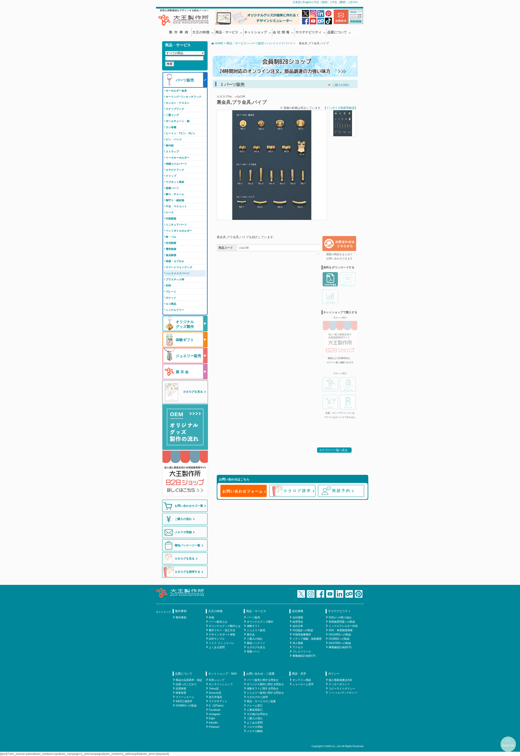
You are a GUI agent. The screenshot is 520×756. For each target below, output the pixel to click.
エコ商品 (171, 303)
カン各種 (171, 127)
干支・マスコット (176, 206)
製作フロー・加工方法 (222, 630)
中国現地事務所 (301, 634)
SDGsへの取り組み (340, 617)
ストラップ (172, 151)
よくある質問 (217, 647)
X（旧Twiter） (217, 705)
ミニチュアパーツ (176, 224)
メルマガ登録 (255, 726)
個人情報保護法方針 (340, 679)
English (307, 2)
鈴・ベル (171, 236)
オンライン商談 (301, 679)
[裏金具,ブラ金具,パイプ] (272, 217)
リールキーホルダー (178, 157)
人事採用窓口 (255, 709)
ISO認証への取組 (302, 630)
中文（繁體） (340, 2)
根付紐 (170, 145)
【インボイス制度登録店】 (340, 107)
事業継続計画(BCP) (303, 655)
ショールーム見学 (303, 684)
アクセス (297, 647)
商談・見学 (299, 673)
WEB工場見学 (184, 701)
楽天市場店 (215, 697)
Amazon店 (215, 692)
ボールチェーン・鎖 (178, 121)
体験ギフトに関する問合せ (262, 688)
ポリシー (333, 673)
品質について (337, 32)
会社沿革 (297, 625)
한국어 (354, 2)
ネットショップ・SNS (222, 673)
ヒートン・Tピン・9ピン (180, 133)
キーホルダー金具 (176, 90)
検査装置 (181, 692)
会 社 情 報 (281, 32)
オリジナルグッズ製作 (260, 621)
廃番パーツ (253, 651)
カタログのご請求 (257, 697)
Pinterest (214, 726)
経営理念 (297, 621)
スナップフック (175, 108)
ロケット (171, 297)
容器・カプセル (175, 261)
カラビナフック (175, 169)
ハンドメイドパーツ (178, 273)
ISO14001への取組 (340, 634)
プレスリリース (301, 651)
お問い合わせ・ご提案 (260, 673)
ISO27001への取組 (340, 643)
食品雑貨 (171, 255)
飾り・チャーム (175, 194)
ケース (170, 212)
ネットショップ (255, 32)
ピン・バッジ (174, 139)
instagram (214, 714)
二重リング (172, 115)
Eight (212, 718)
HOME (219, 43)
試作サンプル (217, 638)
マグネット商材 (175, 182)
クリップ (171, 175)
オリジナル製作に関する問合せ (265, 684)
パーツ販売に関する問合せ (262, 679)
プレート (171, 291)
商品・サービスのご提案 (261, 701)
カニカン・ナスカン (178, 102)
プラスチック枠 (175, 279)
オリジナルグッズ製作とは (224, 625)
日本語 (297, 2)
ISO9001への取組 (339, 638)
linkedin (213, 722)
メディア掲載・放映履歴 (307, 638)
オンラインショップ (221, 684)
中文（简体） (322, 2)
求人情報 (297, 643)
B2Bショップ (216, 679)
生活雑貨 (171, 242)
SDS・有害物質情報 (341, 630)
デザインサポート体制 (222, 634)
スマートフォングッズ (179, 267)
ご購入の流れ (340, 84)
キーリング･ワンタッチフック (184, 96)
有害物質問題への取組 (342, 621)
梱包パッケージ (256, 643)
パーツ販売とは (218, 621)
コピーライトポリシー (342, 688)
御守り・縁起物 (175, 200)
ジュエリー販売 (256, 630)
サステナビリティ (309, 32)
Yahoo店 (214, 688)
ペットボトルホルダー (179, 230)
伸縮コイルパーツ (176, 163)
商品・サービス (227, 32)
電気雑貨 (171, 249)
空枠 (168, 285)
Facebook (214, 709)
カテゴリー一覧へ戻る (333, 450)
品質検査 (181, 688)
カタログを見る (256, 647)
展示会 (251, 634)
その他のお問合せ (257, 714)
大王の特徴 (201, 32)
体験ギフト (253, 625)
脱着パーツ (172, 188)
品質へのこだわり (186, 684)
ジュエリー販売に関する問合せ (265, 692)
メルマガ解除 (255, 731)
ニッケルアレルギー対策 (343, 625)
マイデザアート (218, 701)
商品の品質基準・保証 (189, 679)
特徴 (211, 617)
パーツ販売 (257, 43)
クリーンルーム (185, 697)
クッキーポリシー (339, 684)
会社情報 (297, 611)
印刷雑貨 (171, 218)
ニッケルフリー (175, 309)
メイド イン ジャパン (221, 643)
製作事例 (179, 32)
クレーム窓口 (255, 705)
